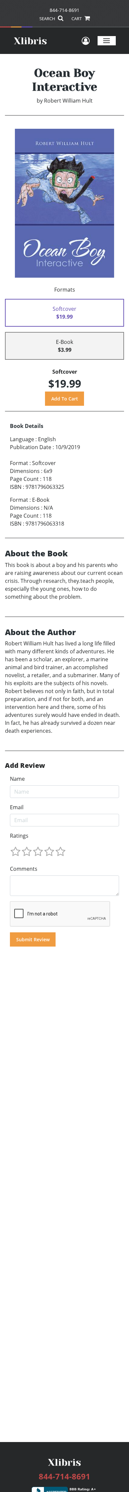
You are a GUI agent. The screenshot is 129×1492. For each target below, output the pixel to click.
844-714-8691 (64, 10)
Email (16, 807)
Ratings (19, 835)
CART (77, 19)
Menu (106, 40)
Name (17, 778)
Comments (23, 868)
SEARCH (47, 19)
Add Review (25, 765)
